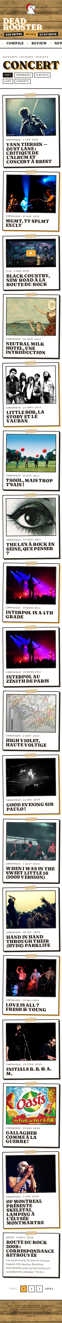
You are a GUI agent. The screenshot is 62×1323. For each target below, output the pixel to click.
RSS (10, 1306)
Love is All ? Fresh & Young (26, 1007)
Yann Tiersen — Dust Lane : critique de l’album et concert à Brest (29, 153)
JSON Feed (20, 1306)
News (48, 43)
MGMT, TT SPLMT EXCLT (27, 223)
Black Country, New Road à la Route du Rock (28, 280)
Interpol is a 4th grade (29, 615)
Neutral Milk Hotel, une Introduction (25, 348)
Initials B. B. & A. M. (28, 1071)
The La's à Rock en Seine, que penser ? (30, 548)
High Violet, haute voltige (26, 743)
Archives (34, 1306)
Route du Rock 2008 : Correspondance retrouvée (30, 1248)
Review (28, 43)
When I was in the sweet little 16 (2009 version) (30, 873)
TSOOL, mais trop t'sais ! (29, 483)
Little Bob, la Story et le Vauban (25, 416)
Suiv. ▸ (49, 1288)
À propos (48, 1306)
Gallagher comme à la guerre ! (21, 1137)
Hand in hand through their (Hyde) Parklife (28, 941)
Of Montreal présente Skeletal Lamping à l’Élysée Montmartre (25, 1212)
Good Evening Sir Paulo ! (30, 806)
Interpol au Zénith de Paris (27, 679)
